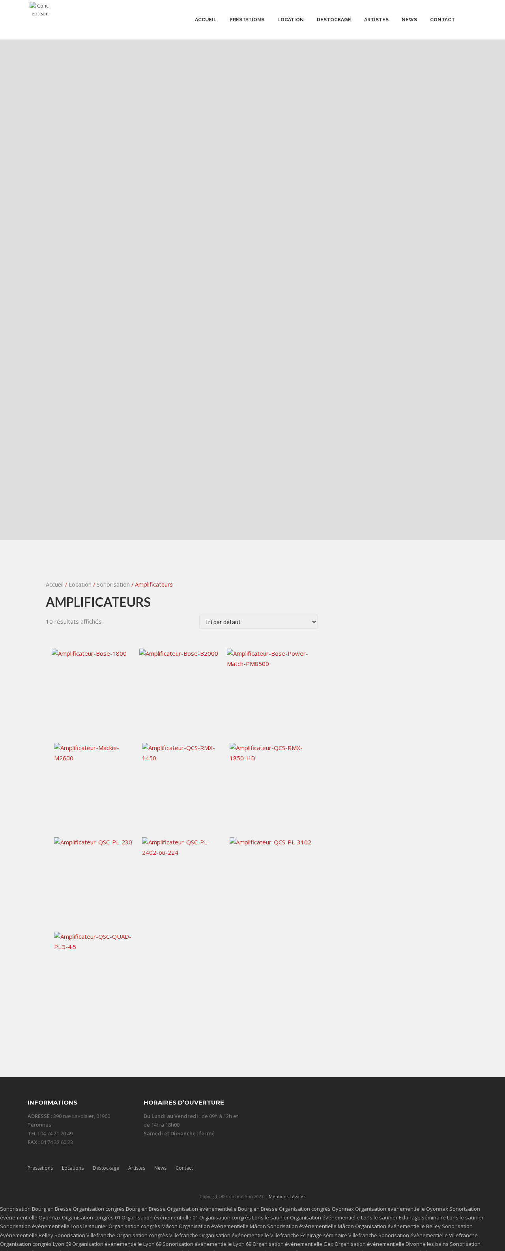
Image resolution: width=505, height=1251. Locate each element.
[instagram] (439, 1172)
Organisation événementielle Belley (398, 1226)
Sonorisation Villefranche (84, 1235)
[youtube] (469, 1172)
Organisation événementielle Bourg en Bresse (222, 1208)
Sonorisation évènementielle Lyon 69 (207, 1243)
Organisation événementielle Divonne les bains (392, 1243)
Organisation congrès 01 (91, 1217)
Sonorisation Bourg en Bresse (36, 1208)
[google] (454, 1172)
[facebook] (409, 1172)
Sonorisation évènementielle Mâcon (310, 1226)
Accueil (55, 584)
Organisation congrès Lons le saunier (244, 1217)
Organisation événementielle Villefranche (249, 1235)
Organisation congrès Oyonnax (316, 1208)
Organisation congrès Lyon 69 (35, 1243)
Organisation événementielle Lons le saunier (344, 1217)
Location (80, 584)
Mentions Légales (287, 1196)
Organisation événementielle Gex (292, 1243)
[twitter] (424, 1172)
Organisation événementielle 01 (160, 1217)
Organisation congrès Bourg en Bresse (119, 1208)
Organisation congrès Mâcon (143, 1226)
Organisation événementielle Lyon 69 (116, 1243)
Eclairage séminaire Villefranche (338, 1235)
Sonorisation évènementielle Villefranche (428, 1235)
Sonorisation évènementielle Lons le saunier (53, 1226)
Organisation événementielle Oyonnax (401, 1208)
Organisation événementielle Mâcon (222, 1226)
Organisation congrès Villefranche (157, 1235)
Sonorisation (113, 584)
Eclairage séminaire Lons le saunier (441, 1217)
